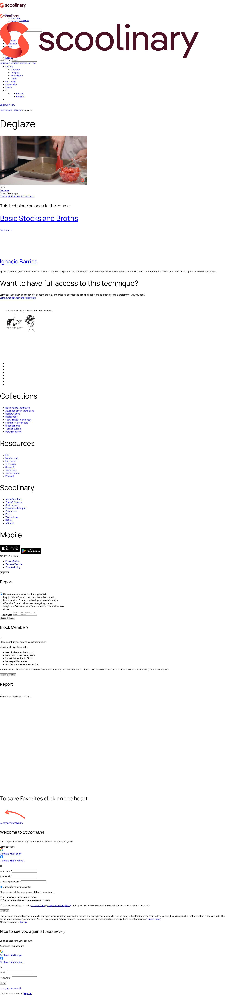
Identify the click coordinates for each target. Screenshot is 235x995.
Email (3, 972)
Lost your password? (10, 988)
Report (11, 618)
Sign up (28, 993)
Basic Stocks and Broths (39, 218)
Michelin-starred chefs (16, 422)
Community (11, 84)
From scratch (27, 196)
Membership (11, 457)
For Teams (10, 81)
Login (3, 983)
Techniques (6, 109)
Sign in (23, 921)
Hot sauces (14, 196)
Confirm (12, 675)
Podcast (9, 475)
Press (8, 514)
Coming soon (12, 472)
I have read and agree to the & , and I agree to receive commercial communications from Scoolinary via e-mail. (76, 905)
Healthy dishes (12, 413)
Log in (3, 62)
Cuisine (17, 109)
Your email (5, 876)
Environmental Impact (16, 508)
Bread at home (12, 425)
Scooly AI (9, 466)
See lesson (5, 230)
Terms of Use (38, 905)
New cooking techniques (17, 407)
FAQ (7, 454)
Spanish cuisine (13, 428)
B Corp (8, 520)
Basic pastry (11, 416)
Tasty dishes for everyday (18, 419)
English (19, 93)
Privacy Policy (12, 561)
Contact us (11, 511)
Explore (9, 66)
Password (5, 977)
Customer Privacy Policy (59, 905)
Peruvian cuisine (13, 431)
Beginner (4, 190)
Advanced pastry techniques (19, 410)
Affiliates (9, 523)
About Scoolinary (13, 499)
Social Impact (12, 505)
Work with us (11, 517)
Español (20, 96)
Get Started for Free (25, 62)
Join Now (10, 62)
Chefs (8, 87)
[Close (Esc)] (1, 637)
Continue (4, 911)
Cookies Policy (12, 567)
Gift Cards (10, 463)
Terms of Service (14, 564)
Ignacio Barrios (18, 261)
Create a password (10, 881)
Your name (6, 871)
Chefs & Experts (13, 502)
